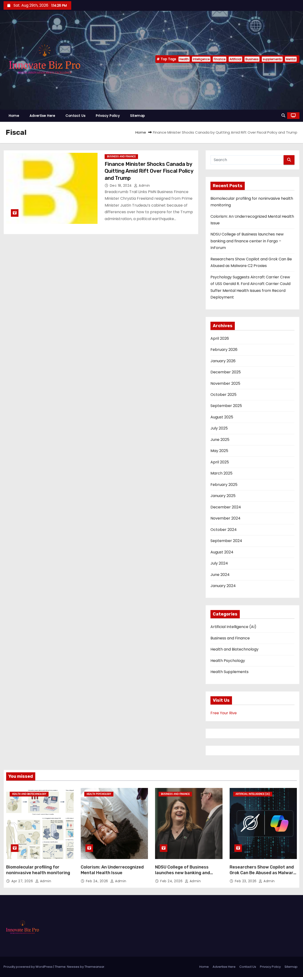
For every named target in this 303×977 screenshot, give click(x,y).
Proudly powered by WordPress (28, 966)
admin (144, 185)
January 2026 (223, 361)
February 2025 (223, 484)
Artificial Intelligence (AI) (233, 626)
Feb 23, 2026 (246, 881)
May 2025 (219, 450)
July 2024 (219, 563)
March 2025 (221, 473)
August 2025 (221, 417)
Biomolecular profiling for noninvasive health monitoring (38, 869)
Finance (219, 59)
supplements (272, 59)
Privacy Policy (108, 115)
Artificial (235, 59)
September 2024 (226, 540)
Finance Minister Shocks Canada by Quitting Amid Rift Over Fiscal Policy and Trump (149, 171)
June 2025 (219, 439)
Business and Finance (121, 156)
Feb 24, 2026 (97, 881)
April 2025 (219, 462)
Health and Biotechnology (234, 649)
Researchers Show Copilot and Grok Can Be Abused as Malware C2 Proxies (263, 872)
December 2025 (225, 372)
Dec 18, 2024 (121, 185)
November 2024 (225, 518)
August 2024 (221, 552)
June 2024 (220, 574)
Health (184, 59)
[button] (283, 115)
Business (251, 59)
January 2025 (223, 495)
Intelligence (201, 59)
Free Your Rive (223, 713)
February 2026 (223, 349)
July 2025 (219, 428)
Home (14, 115)
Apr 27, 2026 (22, 881)
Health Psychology (227, 660)
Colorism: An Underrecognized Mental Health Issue (112, 869)
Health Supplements (229, 671)
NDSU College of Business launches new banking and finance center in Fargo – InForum (247, 240)
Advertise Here (42, 115)
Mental (291, 59)
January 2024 (223, 585)
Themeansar (94, 966)
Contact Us (75, 115)
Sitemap (137, 115)
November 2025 (225, 383)
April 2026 (219, 338)
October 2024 (223, 529)
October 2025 (223, 394)
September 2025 (226, 405)
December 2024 (225, 507)
